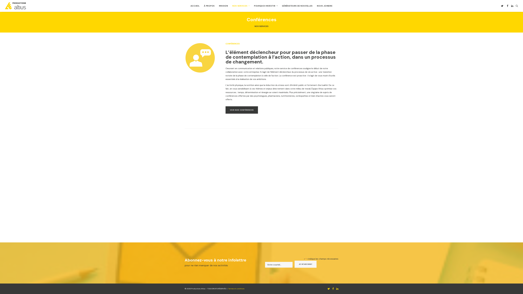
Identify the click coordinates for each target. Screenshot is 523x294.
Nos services (239, 6)
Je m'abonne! (305, 264)
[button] (503, 6)
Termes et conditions (236, 289)
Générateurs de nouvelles (297, 6)
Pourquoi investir (264, 6)
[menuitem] (195, 6)
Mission (223, 6)
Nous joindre (324, 6)
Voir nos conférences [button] (242, 110)
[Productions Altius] (15, 5)
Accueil (195, 6)
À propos (209, 6)
